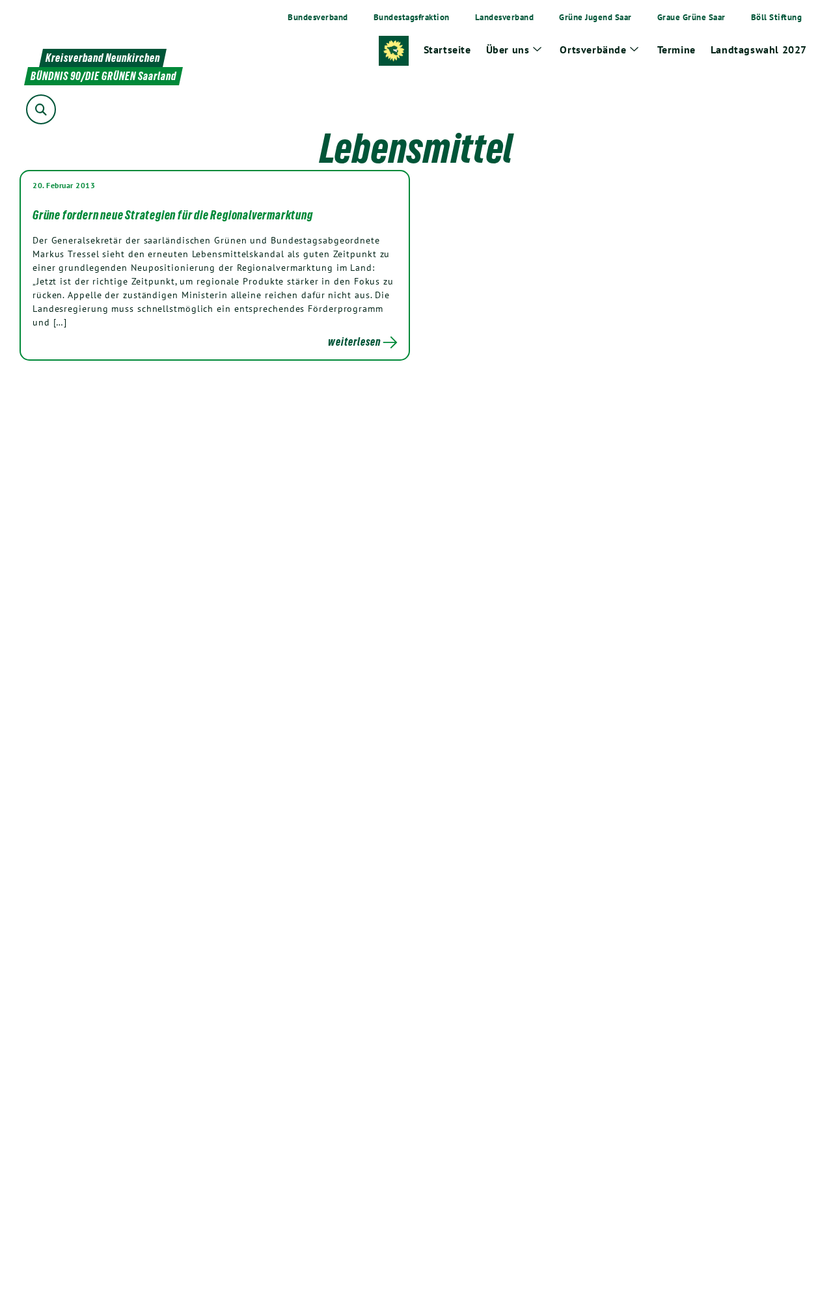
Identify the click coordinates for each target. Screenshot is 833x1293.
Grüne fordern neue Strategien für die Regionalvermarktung (173, 215)
